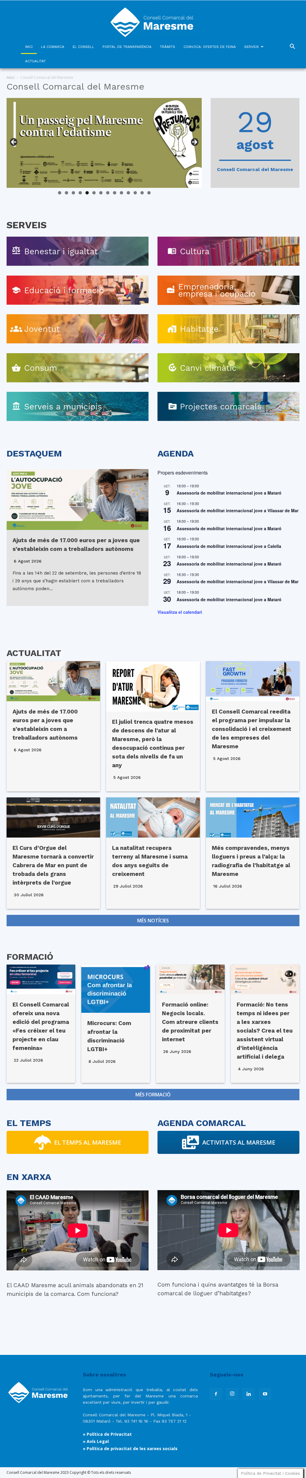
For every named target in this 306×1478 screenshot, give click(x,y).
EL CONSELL (83, 47)
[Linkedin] (249, 1394)
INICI (29, 47)
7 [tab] (100, 192)
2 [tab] (66, 192)
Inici (11, 77)
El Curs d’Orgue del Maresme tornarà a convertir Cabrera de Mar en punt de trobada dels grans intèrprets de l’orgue (53, 865)
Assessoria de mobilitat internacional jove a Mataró (229, 493)
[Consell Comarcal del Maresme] (153, 20)
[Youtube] (265, 1394)
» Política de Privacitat (107, 1434)
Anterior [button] (14, 142)
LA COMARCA (52, 47)
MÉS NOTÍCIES (153, 920)
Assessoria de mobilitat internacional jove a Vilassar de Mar (238, 510)
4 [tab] (80, 192)
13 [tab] (142, 192)
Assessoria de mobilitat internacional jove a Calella (229, 546)
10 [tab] (121, 192)
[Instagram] (232, 1394)
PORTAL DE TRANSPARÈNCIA (127, 47)
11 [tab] (128, 192)
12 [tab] (135, 192)
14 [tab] (149, 192)
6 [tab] (94, 192)
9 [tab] (114, 192)
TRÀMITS (167, 47)
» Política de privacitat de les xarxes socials (130, 1448)
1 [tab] (59, 192)
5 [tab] (87, 192)
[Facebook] (216, 1394)
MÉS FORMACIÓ (153, 1094)
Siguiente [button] (194, 142)
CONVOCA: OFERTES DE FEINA (209, 47)
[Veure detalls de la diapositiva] (104, 143)
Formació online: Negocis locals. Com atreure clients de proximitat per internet (190, 1022)
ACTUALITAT (35, 61)
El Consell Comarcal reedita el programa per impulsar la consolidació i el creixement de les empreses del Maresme (251, 729)
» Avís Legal (96, 1441)
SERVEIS (251, 47)
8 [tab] (107, 192)
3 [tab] (73, 192)
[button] (292, 47)
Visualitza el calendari (179, 612)
